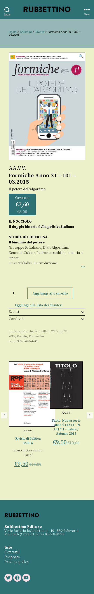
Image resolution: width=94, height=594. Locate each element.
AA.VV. (17, 168)
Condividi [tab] (17, 319)
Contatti (11, 552)
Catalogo (26, 31)
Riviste (39, 31)
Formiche (36, 336)
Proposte (12, 557)
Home (12, 31)
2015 (12, 336)
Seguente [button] (90, 415)
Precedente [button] (4, 415)
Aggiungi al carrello (50, 293)
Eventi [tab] (14, 311)
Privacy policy (16, 561)
